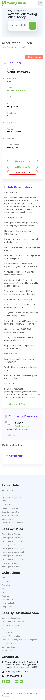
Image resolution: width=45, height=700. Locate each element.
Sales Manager (7, 519)
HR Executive (7, 494)
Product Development (10, 625)
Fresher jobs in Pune (10, 545)
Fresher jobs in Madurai (11, 566)
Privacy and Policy (9, 603)
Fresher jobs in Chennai (11, 534)
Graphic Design (8, 632)
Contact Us (6, 581)
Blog (3, 588)
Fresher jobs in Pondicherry (12, 559)
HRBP (4, 501)
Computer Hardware (10, 643)
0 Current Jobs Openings (16, 429)
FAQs (4, 592)
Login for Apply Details (16, 404)
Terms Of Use (7, 599)
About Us (5, 596)
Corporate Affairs (8, 647)
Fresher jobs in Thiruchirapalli (13, 548)
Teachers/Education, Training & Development (19, 640)
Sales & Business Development (14, 621)
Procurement (7, 650)
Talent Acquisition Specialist (12, 523)
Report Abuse (23, 172)
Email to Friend (23, 161)
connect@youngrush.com (16, 671)
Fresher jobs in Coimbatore (12, 537)
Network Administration (11, 636)
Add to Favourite (22, 167)
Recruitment (6, 629)
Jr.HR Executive (7, 490)
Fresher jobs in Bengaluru (12, 541)
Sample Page (7, 607)
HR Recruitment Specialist (12, 497)
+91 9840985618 (13, 676)
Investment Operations (11, 618)
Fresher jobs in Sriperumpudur (13, 552)
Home (4, 578)
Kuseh (10, 81)
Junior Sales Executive (10, 515)
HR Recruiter (7, 504)
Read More (10, 435)
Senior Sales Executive (10, 512)
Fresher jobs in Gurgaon (11, 563)
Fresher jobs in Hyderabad (12, 556)
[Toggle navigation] (40, 3)
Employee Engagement (11, 508)
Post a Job (6, 585)
